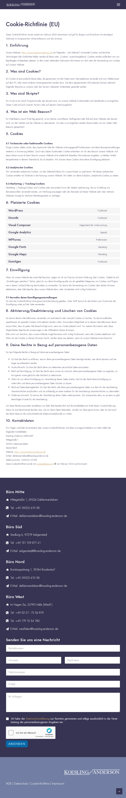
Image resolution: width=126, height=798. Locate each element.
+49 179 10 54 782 (27, 621)
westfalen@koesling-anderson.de (38, 629)
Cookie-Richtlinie (39, 783)
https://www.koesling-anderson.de (36, 52)
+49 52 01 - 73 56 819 (29, 613)
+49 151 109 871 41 (28, 543)
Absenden (16, 744)
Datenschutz (21, 783)
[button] (118, 4)
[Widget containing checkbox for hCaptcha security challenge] (30, 732)
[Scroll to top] (119, 791)
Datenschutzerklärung (38, 719)
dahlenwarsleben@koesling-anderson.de (43, 516)
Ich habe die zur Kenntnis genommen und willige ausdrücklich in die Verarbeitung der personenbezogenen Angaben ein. (64, 720)
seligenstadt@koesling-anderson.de (40, 551)
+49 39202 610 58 (27, 508)
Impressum (58, 783)
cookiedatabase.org (44, 463)
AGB (8, 783)
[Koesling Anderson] (20, 4)
